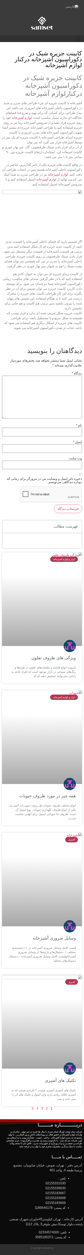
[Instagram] (36, 7)
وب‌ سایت (75, 458)
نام (79, 425)
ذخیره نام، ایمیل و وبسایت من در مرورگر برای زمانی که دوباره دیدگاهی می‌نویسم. (44, 480)
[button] (79, 38)
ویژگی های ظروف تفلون (53, 657)
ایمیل (77, 442)
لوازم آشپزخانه (22, 117)
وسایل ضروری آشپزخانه (54, 938)
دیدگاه (77, 373)
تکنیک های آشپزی (60, 1080)
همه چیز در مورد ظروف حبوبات (47, 795)
